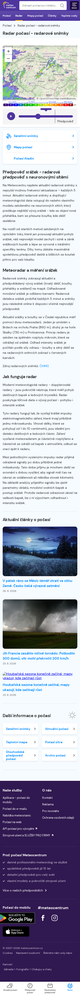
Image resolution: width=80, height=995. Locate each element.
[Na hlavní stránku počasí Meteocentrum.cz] (9, 6)
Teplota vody (69, 15)
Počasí (7, 15)
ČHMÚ (44, 366)
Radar (19, 15)
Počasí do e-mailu (15, 809)
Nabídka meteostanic (17, 815)
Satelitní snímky (26, 136)
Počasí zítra (53, 742)
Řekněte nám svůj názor (57, 953)
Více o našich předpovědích (23, 890)
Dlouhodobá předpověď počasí (15, 755)
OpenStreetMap (49, 98)
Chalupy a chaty (42, 969)
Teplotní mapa (16, 742)
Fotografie (22, 969)
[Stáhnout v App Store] (16, 931)
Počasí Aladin (24, 158)
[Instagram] (54, 922)
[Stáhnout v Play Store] (16, 918)
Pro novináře (50, 811)
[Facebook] (43, 922)
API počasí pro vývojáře (18, 829)
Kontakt (47, 798)
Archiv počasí (55, 755)
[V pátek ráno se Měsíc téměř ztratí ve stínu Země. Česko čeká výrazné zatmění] (40, 551)
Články (52, 15)
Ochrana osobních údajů (58, 818)
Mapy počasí (35, 15)
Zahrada (8, 969)
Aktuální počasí (56, 729)
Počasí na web (12, 822)
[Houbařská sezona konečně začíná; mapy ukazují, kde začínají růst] (40, 676)
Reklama (48, 804)
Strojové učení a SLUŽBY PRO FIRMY (26, 835)
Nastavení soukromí (28, 953)
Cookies (8, 953)
